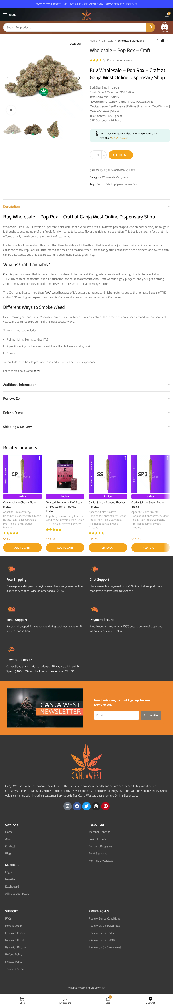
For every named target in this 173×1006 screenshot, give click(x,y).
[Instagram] (96, 806)
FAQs (8, 918)
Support (11, 911)
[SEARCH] (150, 27)
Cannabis (107, 40)
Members (12, 865)
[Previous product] (157, 40)
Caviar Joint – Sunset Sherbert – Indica (107, 504)
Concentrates (25, 516)
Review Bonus (99, 911)
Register (10, 879)
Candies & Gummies (58, 520)
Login (8, 872)
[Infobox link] (128, 578)
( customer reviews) (120, 60)
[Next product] (167, 40)
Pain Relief (17, 519)
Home (93, 40)
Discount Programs (100, 846)
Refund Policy (13, 954)
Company (11, 824)
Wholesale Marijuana (131, 40)
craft (100, 184)
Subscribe (151, 715)
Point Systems (98, 853)
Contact (10, 846)
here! (36, 371)
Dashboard (12, 886)
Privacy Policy (13, 961)
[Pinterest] (105, 806)
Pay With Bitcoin (15, 947)
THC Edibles (53, 524)
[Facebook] (77, 806)
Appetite (8, 512)
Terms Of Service (15, 969)
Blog (8, 853)
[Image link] (164, 27)
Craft (6, 274)
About (8, 839)
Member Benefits (100, 831)
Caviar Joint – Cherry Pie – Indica (19, 504)
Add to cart (121, 154)
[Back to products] (162, 40)
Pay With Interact (16, 933)
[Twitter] (86, 806)
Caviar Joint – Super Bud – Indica (147, 504)
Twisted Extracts (71, 524)
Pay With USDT (14, 940)
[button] (7, 78)
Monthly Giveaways (101, 860)
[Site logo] (86, 14)
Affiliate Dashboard (17, 893)
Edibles (78, 516)
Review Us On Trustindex (104, 925)
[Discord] (67, 806)
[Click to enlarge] (11, 110)
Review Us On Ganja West (105, 947)
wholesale (131, 184)
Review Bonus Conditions (104, 918)
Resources (97, 824)
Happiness (9, 516)
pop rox (118, 184)
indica (108, 184)
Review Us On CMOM (102, 940)
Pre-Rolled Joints (13, 523)
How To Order (13, 925)
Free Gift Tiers (97, 839)
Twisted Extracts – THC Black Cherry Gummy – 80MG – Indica (64, 506)
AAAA (48, 292)
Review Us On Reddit (102, 933)
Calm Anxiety (22, 512)
